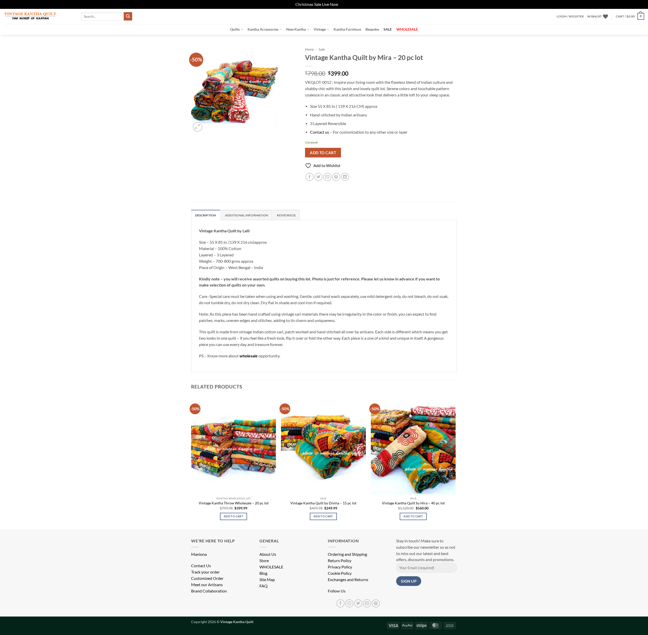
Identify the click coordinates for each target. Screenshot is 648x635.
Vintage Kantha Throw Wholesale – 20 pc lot (234, 503)
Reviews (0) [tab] (286, 215)
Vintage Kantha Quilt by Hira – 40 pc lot (413, 503)
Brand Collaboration (209, 591)
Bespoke (372, 29)
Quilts (235, 29)
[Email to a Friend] (327, 177)
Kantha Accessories (263, 29)
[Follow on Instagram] (349, 603)
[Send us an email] (367, 603)
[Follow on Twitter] (358, 603)
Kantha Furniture (347, 29)
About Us (267, 554)
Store (264, 560)
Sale (322, 49)
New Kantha (296, 29)
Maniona (199, 554)
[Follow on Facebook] (340, 603)
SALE (387, 29)
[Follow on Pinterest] (376, 603)
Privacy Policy (340, 567)
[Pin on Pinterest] (336, 177)
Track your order (205, 572)
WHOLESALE (271, 567)
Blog (263, 573)
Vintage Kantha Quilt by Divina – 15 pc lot (323, 503)
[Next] (455, 462)
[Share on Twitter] (318, 177)
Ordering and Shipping (347, 554)
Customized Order (207, 578)
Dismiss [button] (346, 4)
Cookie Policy (340, 573)
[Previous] (191, 462)
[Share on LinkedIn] (345, 177)
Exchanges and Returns (348, 579)
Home (309, 49)
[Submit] (128, 16)
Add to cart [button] (233, 516)
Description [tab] (205, 215)
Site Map (267, 579)
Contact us (319, 132)
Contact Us (201, 565)
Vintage (320, 29)
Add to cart (323, 152)
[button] (570, 16)
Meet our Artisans (207, 584)
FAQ (263, 586)
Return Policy (339, 560)
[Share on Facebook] (310, 177)
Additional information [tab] (246, 215)
